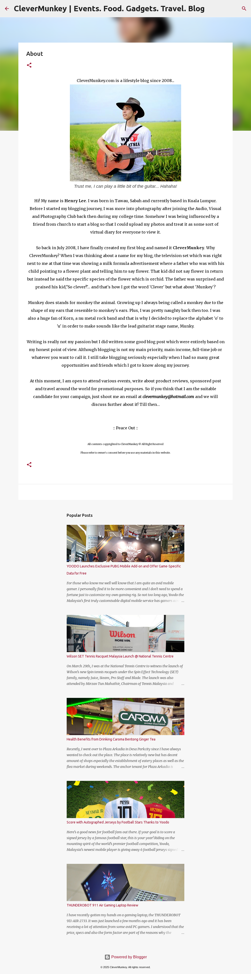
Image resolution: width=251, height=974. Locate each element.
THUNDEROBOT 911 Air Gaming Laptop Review (102, 905)
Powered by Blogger (128, 957)
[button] (29, 65)
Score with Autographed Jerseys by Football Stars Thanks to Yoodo (118, 822)
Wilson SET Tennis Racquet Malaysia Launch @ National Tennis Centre (120, 656)
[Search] (244, 8)
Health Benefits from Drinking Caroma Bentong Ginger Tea (111, 739)
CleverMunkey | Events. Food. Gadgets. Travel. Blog (109, 8)
